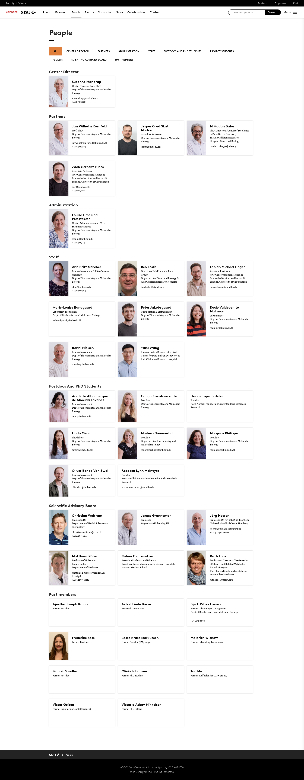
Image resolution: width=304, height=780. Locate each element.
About (47, 12)
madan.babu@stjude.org (223, 146)
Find (295, 3)
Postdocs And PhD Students (182, 51)
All (55, 51)
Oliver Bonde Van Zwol (90, 470)
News (119, 12)
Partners (104, 51)
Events (89, 12)
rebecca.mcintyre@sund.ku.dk (138, 487)
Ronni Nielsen (83, 348)
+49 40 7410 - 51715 (219, 532)
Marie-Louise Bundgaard (72, 307)
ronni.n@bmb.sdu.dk (83, 364)
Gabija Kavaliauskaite (159, 396)
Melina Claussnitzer (137, 556)
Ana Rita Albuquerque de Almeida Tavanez (90, 398)
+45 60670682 (79, 190)
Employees (280, 3)
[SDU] (27, 12)
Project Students (222, 51)
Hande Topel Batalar (207, 396)
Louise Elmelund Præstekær (85, 217)
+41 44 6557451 (79, 536)
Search (272, 12)
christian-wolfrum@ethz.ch (86, 532)
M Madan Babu (222, 126)
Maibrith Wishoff (204, 638)
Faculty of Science (16, 3)
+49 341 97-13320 (80, 580)
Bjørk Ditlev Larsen (206, 604)
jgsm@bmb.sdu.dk (150, 147)
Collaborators (136, 12)
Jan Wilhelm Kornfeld (89, 126)
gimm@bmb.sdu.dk (82, 450)
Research (61, 12)
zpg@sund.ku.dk (81, 187)
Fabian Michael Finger (227, 267)
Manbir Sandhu (65, 671)
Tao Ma (196, 671)
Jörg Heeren (219, 515)
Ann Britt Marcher (86, 267)
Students (263, 3)
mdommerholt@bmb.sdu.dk (156, 450)
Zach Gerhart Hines (88, 167)
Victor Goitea (63, 704)
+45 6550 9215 (78, 242)
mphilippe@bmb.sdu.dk (222, 450)
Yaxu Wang (150, 348)
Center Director (77, 51)
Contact (155, 12)
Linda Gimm (81, 433)
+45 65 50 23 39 (198, 621)
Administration (128, 51)
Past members (124, 59)
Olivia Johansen (134, 671)
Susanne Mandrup (86, 82)
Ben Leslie (148, 267)
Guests (58, 59)
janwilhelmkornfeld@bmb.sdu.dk (89, 143)
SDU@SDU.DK (144, 772)
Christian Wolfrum (87, 515)
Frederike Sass (83, 638)
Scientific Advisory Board (88, 59)
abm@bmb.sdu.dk (81, 287)
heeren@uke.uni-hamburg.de (225, 529)
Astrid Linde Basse (136, 604)
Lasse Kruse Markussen (140, 638)
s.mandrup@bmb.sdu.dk (85, 98)
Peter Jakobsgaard (156, 307)
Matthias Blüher (85, 556)
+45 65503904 (79, 146)
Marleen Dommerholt (158, 433)
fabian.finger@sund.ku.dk (223, 287)
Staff (151, 51)
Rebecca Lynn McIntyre (140, 470)
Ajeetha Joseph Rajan (70, 604)
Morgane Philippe (224, 433)
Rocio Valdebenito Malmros (224, 309)
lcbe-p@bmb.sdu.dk (82, 239)
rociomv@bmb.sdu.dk (221, 328)
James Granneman (156, 515)
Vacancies (104, 12)
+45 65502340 (79, 102)
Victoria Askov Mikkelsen (142, 704)
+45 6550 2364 (79, 290)
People (76, 12)
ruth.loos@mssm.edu (221, 580)
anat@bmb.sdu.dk (81, 416)
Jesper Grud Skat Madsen (155, 128)
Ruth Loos (218, 556)
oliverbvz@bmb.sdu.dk (84, 487)
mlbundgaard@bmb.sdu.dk (67, 320)
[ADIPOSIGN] (11, 12)
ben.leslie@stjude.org (152, 287)
